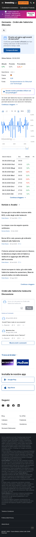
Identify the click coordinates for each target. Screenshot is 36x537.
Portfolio (4, 424)
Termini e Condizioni (8, 511)
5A (18, 111)
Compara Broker (12, 50)
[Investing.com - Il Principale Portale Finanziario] (11, 3)
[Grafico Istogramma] (3, 111)
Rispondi (6, 325)
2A (15, 111)
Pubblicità (23, 420)
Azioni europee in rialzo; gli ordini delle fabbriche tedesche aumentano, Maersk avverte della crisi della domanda (18, 272)
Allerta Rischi (5, 524)
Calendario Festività (27, 8)
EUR (11, 78)
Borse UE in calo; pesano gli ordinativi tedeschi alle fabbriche (16, 239)
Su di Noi (23, 416)
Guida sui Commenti (7, 313)
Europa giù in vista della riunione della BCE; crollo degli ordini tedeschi (16, 213)
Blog (3, 416)
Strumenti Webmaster (9, 428)
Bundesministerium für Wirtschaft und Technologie (21, 82)
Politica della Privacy (8, 518)
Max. (22, 111)
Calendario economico (10, 8)
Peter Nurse (5, 218)
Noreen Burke (6, 231)
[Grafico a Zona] (6, 111)
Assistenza (23, 424)
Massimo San (10, 330)
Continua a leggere (8, 104)
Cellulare (4, 420)
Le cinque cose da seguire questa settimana (15, 226)
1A (12, 111)
